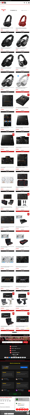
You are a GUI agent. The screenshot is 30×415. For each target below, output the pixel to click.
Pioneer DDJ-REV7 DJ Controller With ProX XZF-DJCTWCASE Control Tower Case (6, 306)
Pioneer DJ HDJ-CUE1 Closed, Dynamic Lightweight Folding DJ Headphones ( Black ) (7, 28)
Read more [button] (4, 376)
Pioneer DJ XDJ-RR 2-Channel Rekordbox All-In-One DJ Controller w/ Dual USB (22, 147)
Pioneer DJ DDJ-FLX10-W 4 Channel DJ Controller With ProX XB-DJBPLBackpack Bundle (22, 246)
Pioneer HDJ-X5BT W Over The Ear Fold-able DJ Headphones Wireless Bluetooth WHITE (21, 87)
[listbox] (26, 10)
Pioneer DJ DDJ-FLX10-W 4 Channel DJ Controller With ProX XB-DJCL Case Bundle (7, 246)
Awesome (10, 401)
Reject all (6, 413)
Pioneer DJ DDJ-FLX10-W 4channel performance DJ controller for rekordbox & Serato (7, 266)
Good (8, 401)
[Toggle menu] (0, 3)
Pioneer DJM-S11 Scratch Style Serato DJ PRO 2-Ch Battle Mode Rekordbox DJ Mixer (7, 127)
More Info (7, 90)
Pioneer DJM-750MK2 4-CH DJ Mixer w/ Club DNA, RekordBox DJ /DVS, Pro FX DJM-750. (22, 167)
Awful (1, 401)
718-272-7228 (14, 350)
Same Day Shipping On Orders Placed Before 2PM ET (5, 0)
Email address (2, 403)
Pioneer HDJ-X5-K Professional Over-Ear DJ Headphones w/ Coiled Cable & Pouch (6, 48)
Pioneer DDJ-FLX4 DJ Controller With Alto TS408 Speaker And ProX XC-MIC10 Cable (22, 207)
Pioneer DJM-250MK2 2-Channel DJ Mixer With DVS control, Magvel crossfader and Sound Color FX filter (22, 107)
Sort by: (22, 10)
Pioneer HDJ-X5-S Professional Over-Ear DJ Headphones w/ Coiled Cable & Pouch (21, 48)
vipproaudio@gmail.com (15, 352)
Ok (5, 401)
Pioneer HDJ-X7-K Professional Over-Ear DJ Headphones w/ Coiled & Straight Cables (6, 68)
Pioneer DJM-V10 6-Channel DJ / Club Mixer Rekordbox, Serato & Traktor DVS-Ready (22, 127)
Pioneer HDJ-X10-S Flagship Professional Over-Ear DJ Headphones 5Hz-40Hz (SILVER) (7, 87)
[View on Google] (2, 379)
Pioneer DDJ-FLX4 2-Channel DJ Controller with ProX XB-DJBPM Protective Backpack (22, 187)
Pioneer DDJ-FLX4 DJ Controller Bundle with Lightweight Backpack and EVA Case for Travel (6, 207)
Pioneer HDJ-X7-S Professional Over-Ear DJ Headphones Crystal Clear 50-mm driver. (21, 68)
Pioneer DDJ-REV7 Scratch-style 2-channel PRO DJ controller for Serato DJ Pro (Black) (22, 326)
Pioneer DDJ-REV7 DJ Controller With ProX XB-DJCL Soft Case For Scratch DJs (7, 326)
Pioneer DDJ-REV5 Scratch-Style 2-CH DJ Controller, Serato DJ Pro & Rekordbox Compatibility (22, 286)
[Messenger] (25, 409)
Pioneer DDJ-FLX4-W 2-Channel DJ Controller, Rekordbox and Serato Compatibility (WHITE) (6, 187)
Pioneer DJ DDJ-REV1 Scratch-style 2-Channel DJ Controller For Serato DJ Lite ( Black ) (7, 286)
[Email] (27, 409)
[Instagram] (19, 409)
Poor (3, 401)
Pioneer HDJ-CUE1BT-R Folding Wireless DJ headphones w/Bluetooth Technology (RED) (21, 28)
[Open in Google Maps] (22, 409)
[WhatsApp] (17, 409)
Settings (2, 413)
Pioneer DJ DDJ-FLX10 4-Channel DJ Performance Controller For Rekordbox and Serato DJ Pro (22, 266)
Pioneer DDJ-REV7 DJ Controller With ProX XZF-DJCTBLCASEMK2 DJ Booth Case (21, 306)
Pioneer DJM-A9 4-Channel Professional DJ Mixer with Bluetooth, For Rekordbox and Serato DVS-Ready (7, 107)
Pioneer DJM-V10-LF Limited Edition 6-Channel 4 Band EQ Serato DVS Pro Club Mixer (7, 147)
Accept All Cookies (11, 413)
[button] (15, 335)
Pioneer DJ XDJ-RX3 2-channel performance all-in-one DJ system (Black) (7, 167)
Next (17, 332)
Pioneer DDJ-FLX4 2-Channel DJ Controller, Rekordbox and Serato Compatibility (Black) (7, 227)
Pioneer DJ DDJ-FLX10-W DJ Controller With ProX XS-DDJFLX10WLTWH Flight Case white (22, 227)
